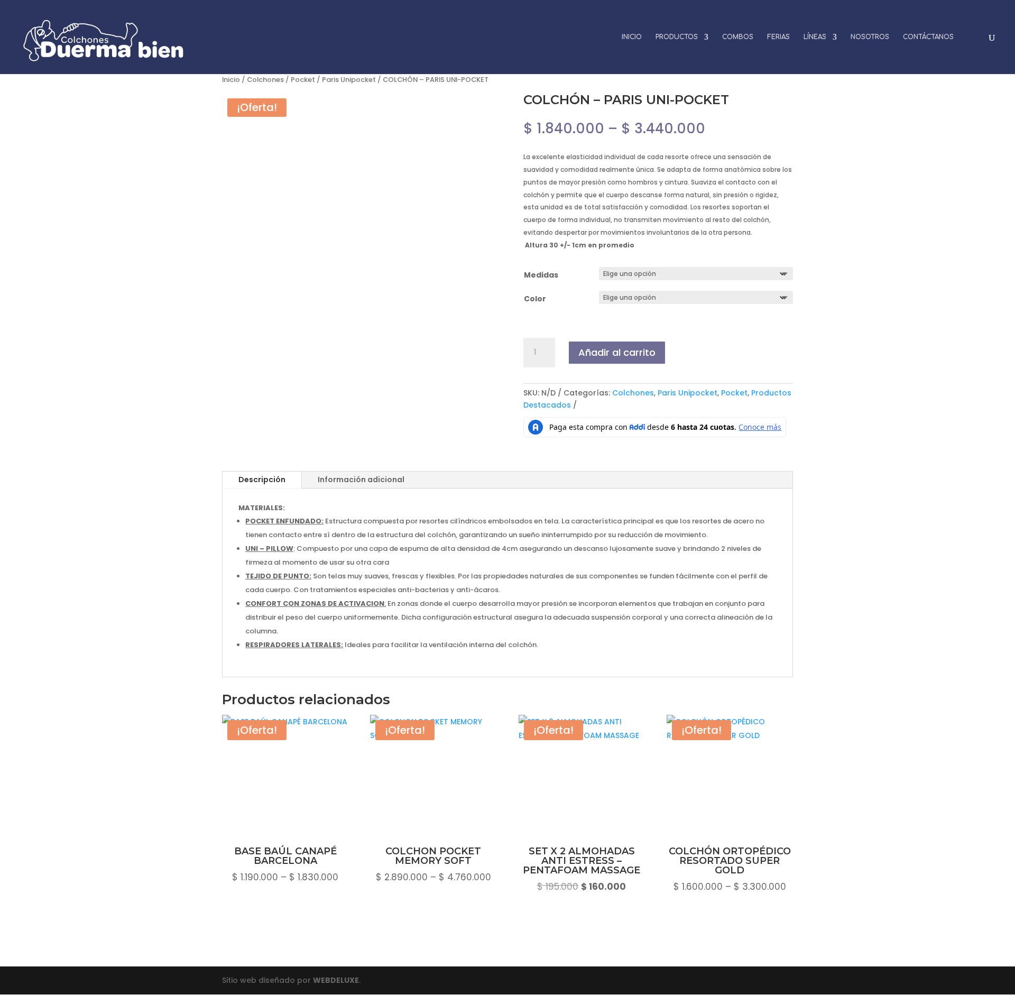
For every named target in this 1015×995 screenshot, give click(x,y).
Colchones (265, 80)
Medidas (541, 275)
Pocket (303, 80)
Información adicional (361, 479)
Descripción (261, 479)
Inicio (231, 80)
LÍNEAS (815, 37)
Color (535, 298)
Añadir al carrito (617, 352)
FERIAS (778, 37)
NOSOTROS (870, 37)
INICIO (632, 37)
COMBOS (737, 37)
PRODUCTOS (677, 37)
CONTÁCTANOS (928, 37)
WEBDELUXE (336, 980)
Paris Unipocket (349, 80)
